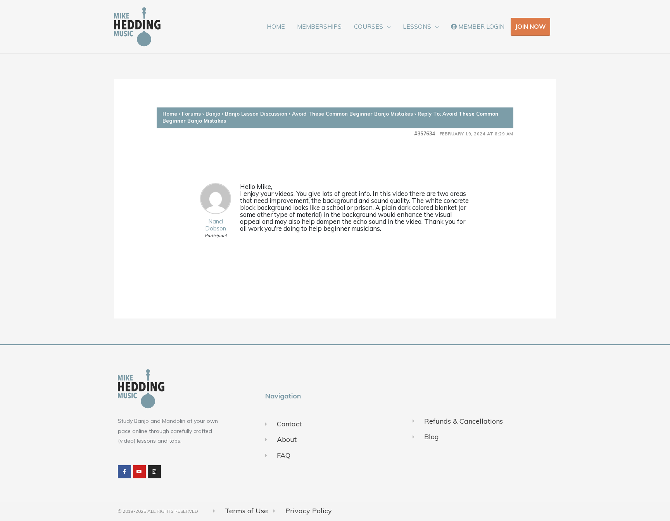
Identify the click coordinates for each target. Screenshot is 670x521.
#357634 (424, 134)
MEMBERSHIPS (319, 26)
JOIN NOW (530, 26)
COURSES (368, 26)
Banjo (212, 114)
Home (169, 114)
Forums (191, 114)
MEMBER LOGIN (480, 26)
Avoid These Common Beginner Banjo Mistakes (352, 114)
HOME (276, 26)
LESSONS (417, 26)
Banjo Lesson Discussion (256, 114)
